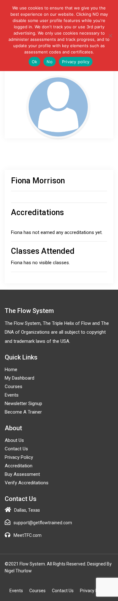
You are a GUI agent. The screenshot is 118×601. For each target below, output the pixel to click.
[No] (110, 35)
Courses (13, 386)
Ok (34, 61)
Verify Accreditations (26, 483)
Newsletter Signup (23, 403)
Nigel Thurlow (18, 570)
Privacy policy (76, 61)
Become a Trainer (23, 412)
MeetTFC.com (28, 535)
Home (11, 369)
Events (12, 395)
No (50, 61)
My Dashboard (19, 378)
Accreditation (18, 466)
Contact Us (16, 449)
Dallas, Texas (27, 510)
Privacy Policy (19, 457)
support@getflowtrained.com (43, 522)
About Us (14, 440)
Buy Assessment (22, 474)
